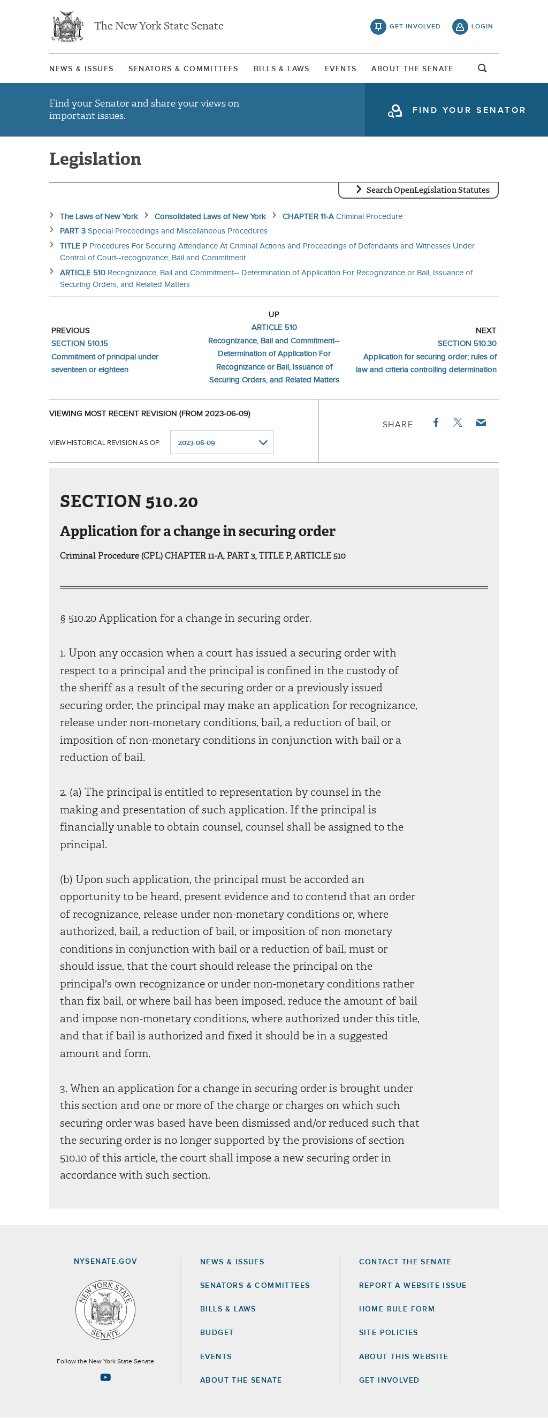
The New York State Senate (159, 26)
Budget (217, 1333)
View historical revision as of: (105, 443)
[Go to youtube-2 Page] (105, 1377)
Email (481, 422)
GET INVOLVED (389, 1380)
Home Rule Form (397, 1309)
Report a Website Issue (413, 1285)
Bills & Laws (282, 69)
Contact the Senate (405, 1262)
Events (340, 69)
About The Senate (412, 69)
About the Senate (241, 1380)
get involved (415, 27)
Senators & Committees (183, 69)
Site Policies (388, 1333)
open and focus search (483, 71)
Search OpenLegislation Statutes (428, 190)
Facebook (435, 422)
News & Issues (81, 69)
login (482, 27)
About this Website (404, 1357)
